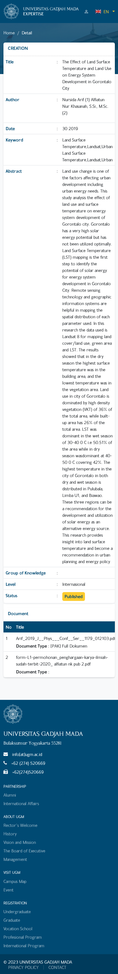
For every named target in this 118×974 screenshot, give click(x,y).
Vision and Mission (19, 842)
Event (8, 889)
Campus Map (14, 881)
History (10, 833)
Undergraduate (17, 911)
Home (9, 32)
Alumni (9, 795)
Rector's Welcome (20, 825)
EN (106, 11)
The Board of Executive (24, 850)
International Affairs (21, 803)
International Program (23, 945)
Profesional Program (22, 937)
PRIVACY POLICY (23, 967)
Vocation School (17, 928)
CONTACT (57, 967)
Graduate (11, 920)
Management (15, 859)
